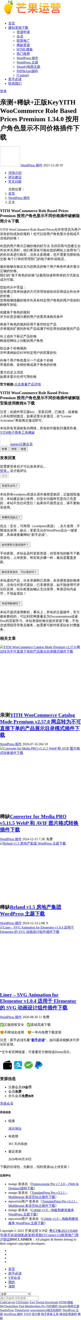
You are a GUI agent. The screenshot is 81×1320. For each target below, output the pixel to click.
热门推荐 (23, 53)
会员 (20, 36)
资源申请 (23, 32)
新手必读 (15, 79)
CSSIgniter (22, 1302)
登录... (4, 471)
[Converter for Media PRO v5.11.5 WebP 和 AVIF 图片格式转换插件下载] (40, 753)
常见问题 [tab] (15, 181)
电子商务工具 (18, 432)
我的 (11, 1282)
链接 (23, 448)
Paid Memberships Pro (32, 1306)
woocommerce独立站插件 (46, 1310)
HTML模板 (25, 49)
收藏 (4, 448)
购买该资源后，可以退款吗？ (19, 572)
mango (21, 444)
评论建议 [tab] (15, 177)
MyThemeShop (9, 1306)
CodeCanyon (7, 1302)
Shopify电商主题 (28, 66)
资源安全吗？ (10, 485)
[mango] (10, 165)
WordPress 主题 (27, 62)
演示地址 (15, 1128)
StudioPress (7, 1310)
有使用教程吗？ (11, 603)
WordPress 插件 (27, 58)
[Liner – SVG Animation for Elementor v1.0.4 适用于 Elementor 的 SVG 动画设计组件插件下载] (40, 932)
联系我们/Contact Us (46, 1235)
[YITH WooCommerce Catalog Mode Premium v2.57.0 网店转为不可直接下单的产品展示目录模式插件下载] (40, 651)
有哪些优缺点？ (11, 517)
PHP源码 (52, 1306)
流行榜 (36, 1314)
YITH (4, 432)
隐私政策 (24, 1235)
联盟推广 (23, 40)
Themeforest (22, 1310)
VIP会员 (14, 1277)
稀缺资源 (23, 45)
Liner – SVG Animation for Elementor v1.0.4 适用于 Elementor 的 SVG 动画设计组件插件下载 (38, 1001)
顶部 (11, 1286)
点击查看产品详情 (27, 384)
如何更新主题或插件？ (15, 544)
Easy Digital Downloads (44, 1302)
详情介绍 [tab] (15, 173)
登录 (3, 91)
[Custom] (23, 75)
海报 (14, 448)
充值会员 (6, 1103)
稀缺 (31, 432)
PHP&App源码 (27, 71)
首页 (11, 23)
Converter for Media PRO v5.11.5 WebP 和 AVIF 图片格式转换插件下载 (39, 823)
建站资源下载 (18, 27)
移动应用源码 (68, 1314)
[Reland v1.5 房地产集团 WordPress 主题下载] (33, 843)
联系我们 (15, 83)
